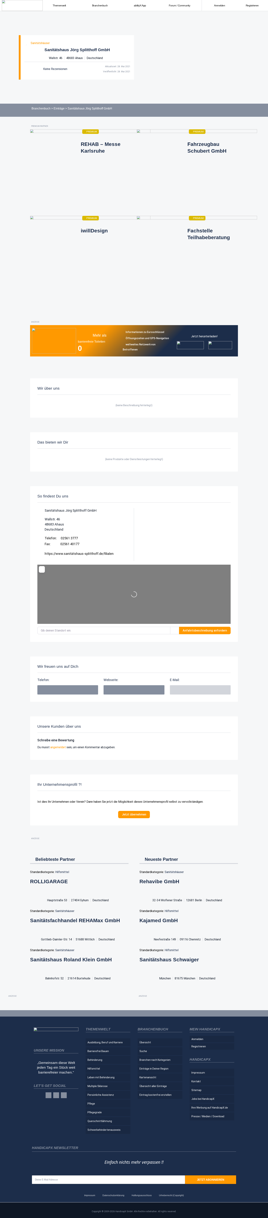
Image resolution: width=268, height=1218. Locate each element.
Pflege (91, 1103)
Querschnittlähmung (100, 1121)
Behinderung (95, 1059)
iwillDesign (94, 231)
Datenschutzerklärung (113, 1195)
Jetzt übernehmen (134, 814)
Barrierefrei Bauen (98, 1051)
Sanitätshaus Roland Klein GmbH (71, 959)
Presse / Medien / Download (207, 1116)
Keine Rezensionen (55, 69)
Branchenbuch (41, 108)
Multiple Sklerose (98, 1086)
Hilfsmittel (62, 872)
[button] (200, 690)
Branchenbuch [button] (100, 5)
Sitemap (196, 1090)
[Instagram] (56, 1095)
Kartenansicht (147, 1077)
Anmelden (219, 5)
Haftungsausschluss (142, 1195)
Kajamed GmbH (158, 920)
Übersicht (145, 1042)
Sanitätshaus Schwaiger (169, 959)
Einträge (59, 108)
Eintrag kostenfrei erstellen (155, 1094)
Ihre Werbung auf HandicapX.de (209, 1107)
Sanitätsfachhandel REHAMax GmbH (75, 920)
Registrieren (252, 5)
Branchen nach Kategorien (154, 1059)
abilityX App (140, 5)
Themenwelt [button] (59, 5)
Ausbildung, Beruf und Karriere (105, 1042)
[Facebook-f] (48, 1095)
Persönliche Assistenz (101, 1094)
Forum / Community (179, 5)
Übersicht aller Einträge (153, 1086)
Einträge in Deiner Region (153, 1068)
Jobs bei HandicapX (202, 1098)
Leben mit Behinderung (101, 1077)
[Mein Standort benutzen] (174, 630)
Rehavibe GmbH (159, 881)
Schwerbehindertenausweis (104, 1129)
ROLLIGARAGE (49, 881)
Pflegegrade (95, 1112)
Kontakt (196, 1081)
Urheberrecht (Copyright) (171, 1195)
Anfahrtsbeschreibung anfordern (205, 630)
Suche (143, 1051)
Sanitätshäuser (40, 43)
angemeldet (58, 747)
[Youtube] (64, 1095)
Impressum (198, 1072)
